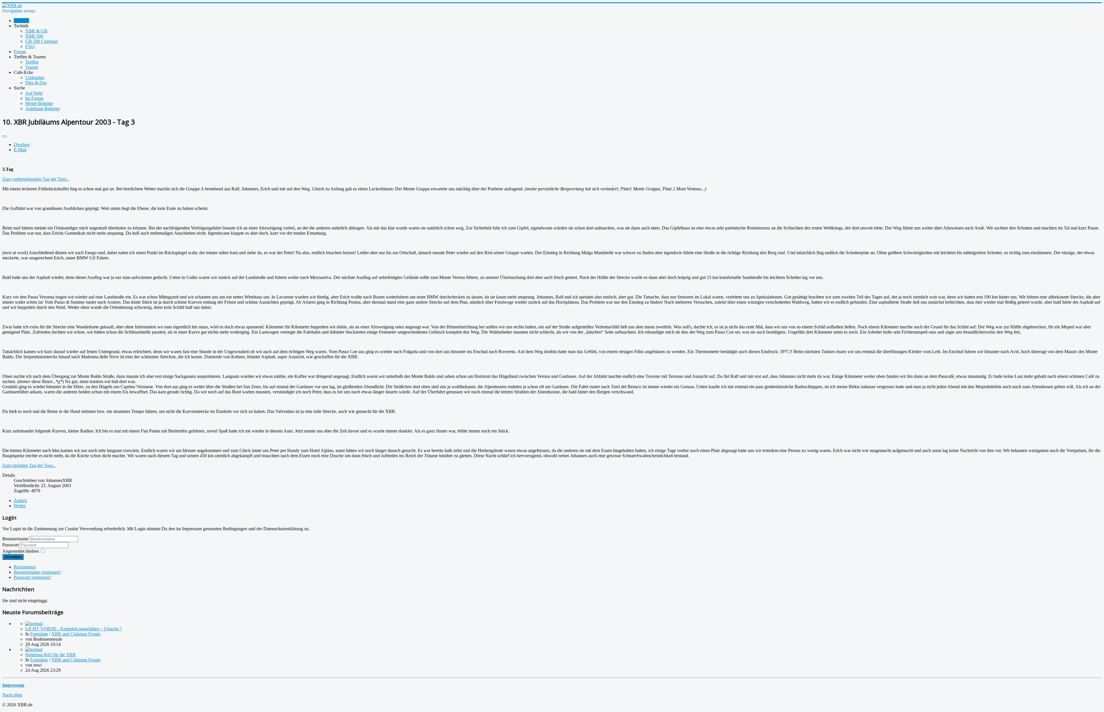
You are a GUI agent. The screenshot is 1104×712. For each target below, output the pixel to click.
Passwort (11, 544)
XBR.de (21, 20)
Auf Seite (34, 93)
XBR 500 (34, 36)
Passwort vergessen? (32, 577)
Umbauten (34, 77)
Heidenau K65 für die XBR (50, 654)
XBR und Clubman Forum (75, 633)
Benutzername (15, 538)
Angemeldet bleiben (20, 551)
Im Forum (34, 98)
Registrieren (25, 566)
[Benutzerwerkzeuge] (4, 136)
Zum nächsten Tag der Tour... (29, 465)
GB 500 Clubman (41, 41)
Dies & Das (36, 82)
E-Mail (20, 149)
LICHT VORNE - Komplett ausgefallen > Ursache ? (73, 628)
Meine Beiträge (39, 103)
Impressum (13, 685)
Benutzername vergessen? (37, 572)
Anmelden (13, 557)
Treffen (32, 62)
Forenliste (39, 633)
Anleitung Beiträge (42, 108)
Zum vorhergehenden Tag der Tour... (35, 179)
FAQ (29, 46)
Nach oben (12, 694)
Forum (20, 51)
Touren (31, 67)
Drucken (22, 144)
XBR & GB (36, 30)
